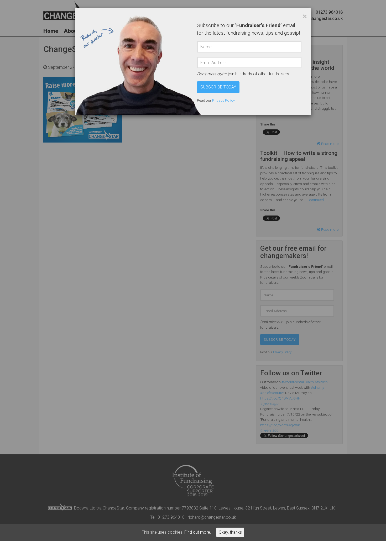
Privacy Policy (223, 100)
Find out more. (197, 532)
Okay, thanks (230, 532)
